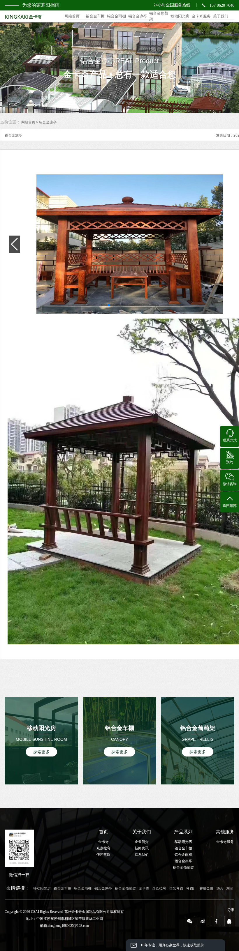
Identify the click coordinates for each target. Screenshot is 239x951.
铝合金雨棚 (116, 16)
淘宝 (229, 888)
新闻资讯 (142, 848)
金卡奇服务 (201, 16)
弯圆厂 (191, 888)
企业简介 (142, 842)
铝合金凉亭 (137, 16)
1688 (219, 888)
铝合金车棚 (95, 16)
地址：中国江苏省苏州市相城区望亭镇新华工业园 (64, 919)
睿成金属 (206, 888)
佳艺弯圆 (103, 854)
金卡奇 (103, 842)
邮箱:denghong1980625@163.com (64, 926)
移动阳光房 (180, 16)
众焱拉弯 (103, 848)
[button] (102, 305)
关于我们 (220, 16)
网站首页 (72, 16)
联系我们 (142, 854)
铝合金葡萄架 (158, 16)
